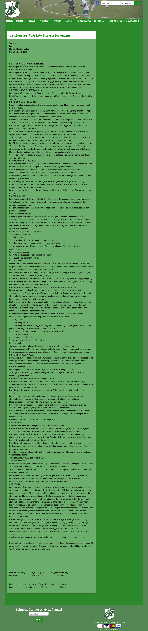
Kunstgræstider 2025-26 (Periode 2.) (124, 21)
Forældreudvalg (84, 21)
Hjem (9, 27)
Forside (9, 21)
